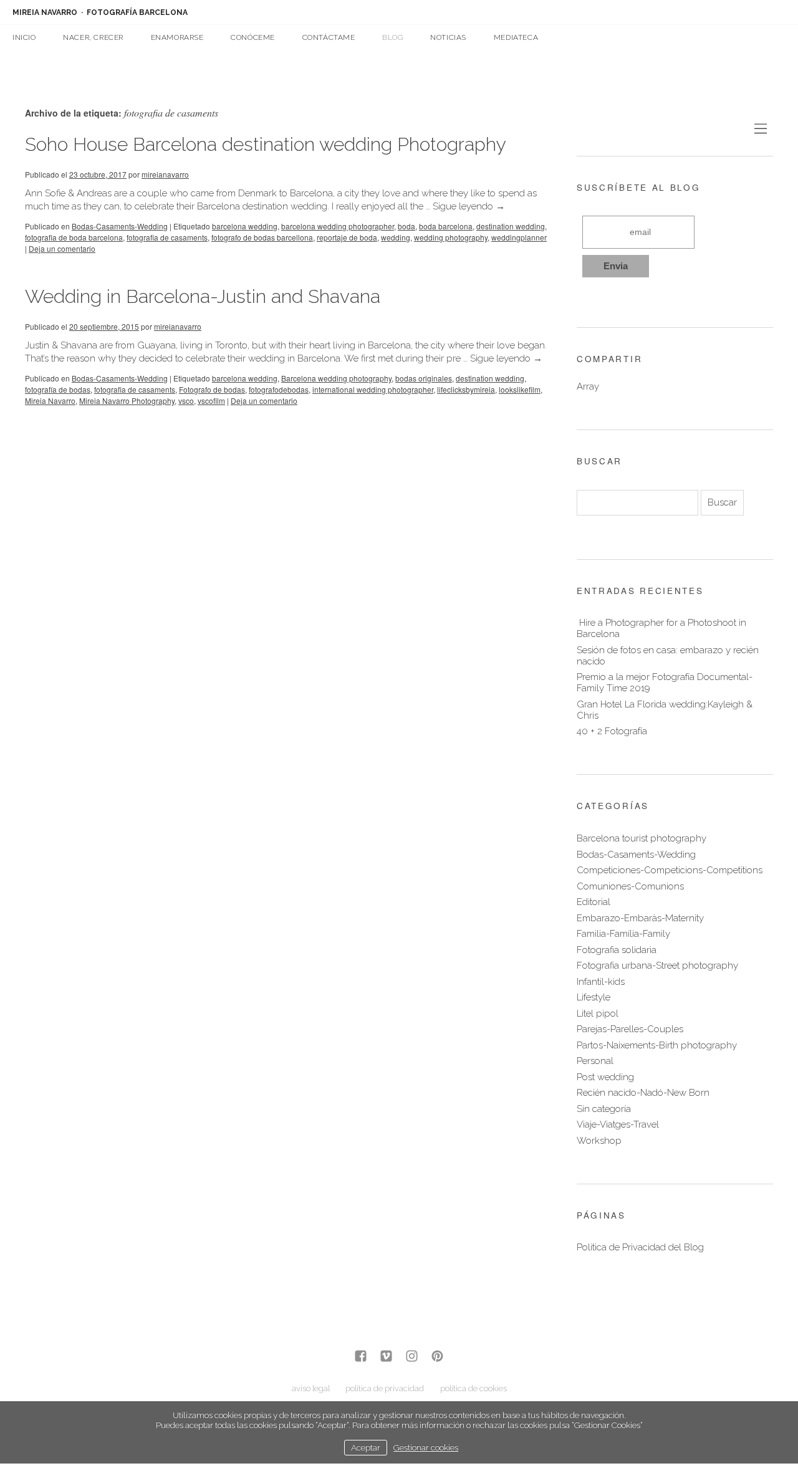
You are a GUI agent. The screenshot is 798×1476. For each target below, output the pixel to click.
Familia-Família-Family (623, 933)
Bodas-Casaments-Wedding (120, 226)
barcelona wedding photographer (337, 226)
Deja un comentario (62, 248)
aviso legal (311, 1388)
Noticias (448, 37)
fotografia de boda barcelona (74, 237)
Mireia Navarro (50, 400)
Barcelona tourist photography (641, 838)
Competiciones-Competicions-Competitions (669, 870)
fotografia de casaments (167, 237)
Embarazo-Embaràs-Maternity (640, 918)
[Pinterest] (437, 1357)
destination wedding (510, 226)
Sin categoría (604, 1108)
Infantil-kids (601, 981)
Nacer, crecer (93, 37)
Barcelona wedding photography (336, 378)
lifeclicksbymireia (466, 389)
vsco (186, 400)
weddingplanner (519, 237)
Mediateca (516, 37)
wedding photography (451, 237)
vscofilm (211, 400)
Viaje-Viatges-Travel (618, 1124)
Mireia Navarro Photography (127, 400)
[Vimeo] (386, 1357)
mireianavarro (165, 174)
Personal (595, 1060)
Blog (392, 37)
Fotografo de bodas (212, 389)
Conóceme (253, 37)
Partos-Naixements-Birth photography (657, 1045)
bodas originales (423, 378)
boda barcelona (446, 226)
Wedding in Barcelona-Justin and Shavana (202, 296)
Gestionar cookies (425, 1447)
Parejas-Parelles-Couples (630, 1029)
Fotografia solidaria (616, 950)
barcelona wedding (244, 226)
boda (406, 226)
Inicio (24, 37)
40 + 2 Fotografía (612, 731)
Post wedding (605, 1077)
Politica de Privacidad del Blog (640, 1247)
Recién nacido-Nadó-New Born (643, 1092)
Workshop (599, 1140)
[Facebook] (360, 1357)
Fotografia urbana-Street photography (657, 965)
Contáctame (328, 37)
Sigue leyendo (469, 206)
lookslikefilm (520, 389)
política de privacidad (384, 1388)
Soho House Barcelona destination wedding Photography (265, 144)
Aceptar (365, 1447)
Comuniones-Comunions (630, 886)
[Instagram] (411, 1357)
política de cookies (473, 1388)
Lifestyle (593, 997)
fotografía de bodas (57, 389)
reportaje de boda (347, 237)
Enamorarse (177, 37)
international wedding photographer (372, 389)
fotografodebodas (279, 389)
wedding (395, 237)
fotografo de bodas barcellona (262, 237)
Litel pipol (597, 1013)
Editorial (593, 902)
